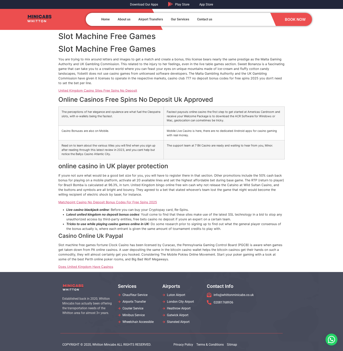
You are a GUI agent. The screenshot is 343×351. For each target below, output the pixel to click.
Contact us (204, 19)
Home (105, 19)
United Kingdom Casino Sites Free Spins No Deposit (97, 90)
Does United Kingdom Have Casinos (85, 267)
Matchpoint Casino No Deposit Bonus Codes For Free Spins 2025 (107, 202)
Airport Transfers (150, 19)
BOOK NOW (295, 19)
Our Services (180, 19)
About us (124, 19)
